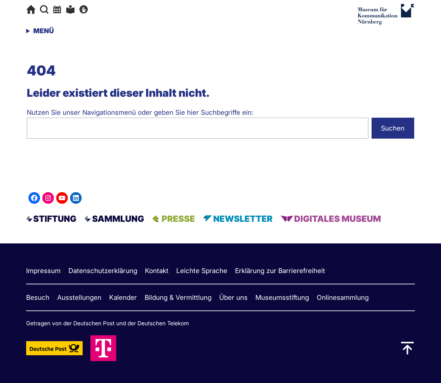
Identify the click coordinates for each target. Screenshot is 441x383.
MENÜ (43, 31)
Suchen (393, 128)
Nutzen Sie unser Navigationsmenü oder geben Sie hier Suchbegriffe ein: (140, 112)
